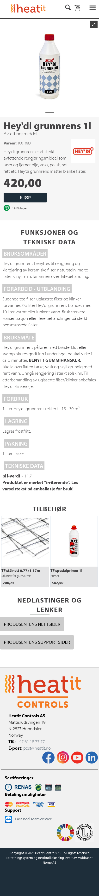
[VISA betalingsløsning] (38, 803)
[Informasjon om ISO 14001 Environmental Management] (58, 787)
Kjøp (25, 197)
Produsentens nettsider (32, 624)
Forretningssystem (19, 858)
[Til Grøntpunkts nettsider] (38, 787)
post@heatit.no (37, 748)
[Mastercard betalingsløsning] (9, 803)
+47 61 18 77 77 (31, 741)
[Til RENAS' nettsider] (18, 787)
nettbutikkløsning (51, 858)
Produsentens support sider (37, 642)
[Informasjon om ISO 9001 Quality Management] (48, 787)
